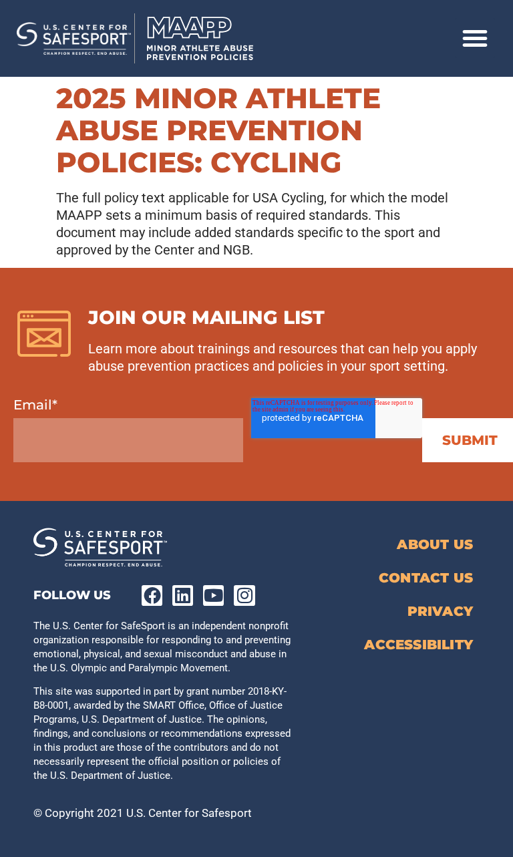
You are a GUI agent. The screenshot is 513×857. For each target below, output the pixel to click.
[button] (475, 38)
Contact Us (426, 578)
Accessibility (418, 645)
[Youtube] (213, 595)
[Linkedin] (182, 595)
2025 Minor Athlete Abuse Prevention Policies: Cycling (218, 130)
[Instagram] (244, 595)
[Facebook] (152, 595)
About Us (435, 544)
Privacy (440, 611)
